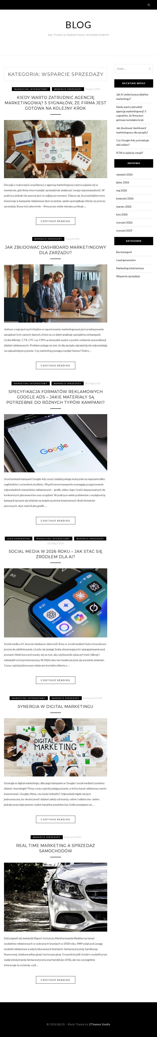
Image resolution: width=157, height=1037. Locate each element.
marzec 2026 (123, 206)
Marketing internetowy (31, 89)
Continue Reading (55, 221)
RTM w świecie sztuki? (129, 152)
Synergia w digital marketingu (55, 706)
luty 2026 (122, 214)
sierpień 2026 (124, 174)
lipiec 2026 (122, 182)
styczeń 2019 (124, 230)
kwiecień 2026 (124, 198)
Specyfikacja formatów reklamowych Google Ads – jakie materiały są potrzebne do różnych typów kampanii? (55, 397)
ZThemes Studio (99, 1024)
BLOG (78, 24)
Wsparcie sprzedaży (68, 89)
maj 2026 (121, 190)
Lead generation (18, 538)
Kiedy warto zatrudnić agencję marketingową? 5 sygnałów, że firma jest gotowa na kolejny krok (55, 103)
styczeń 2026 (124, 222)
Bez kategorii (124, 252)
